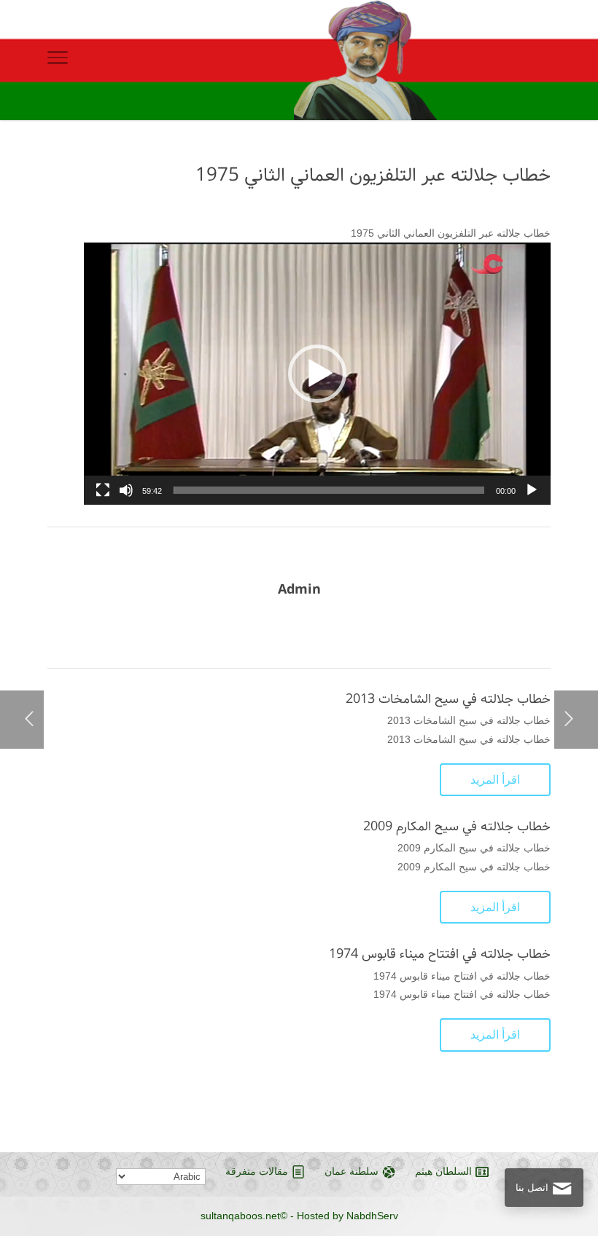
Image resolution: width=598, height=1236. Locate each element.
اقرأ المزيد (495, 780)
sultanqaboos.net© (244, 1215)
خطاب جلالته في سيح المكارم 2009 (457, 826)
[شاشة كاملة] (103, 490)
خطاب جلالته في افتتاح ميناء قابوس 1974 (440, 954)
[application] (317, 374)
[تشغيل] (531, 490)
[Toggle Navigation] (57, 60)
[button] (317, 374)
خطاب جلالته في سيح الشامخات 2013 (448, 699)
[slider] (329, 490)
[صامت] (126, 490)
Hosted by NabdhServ (347, 1215)
